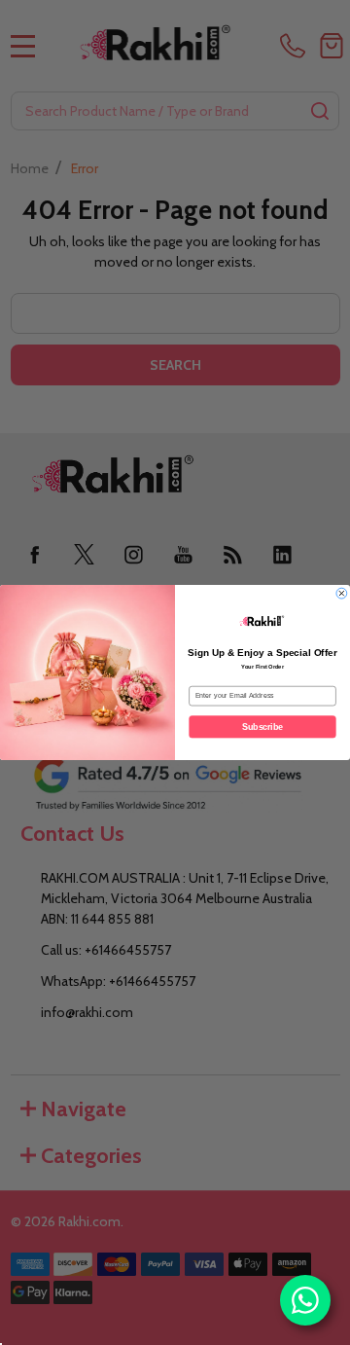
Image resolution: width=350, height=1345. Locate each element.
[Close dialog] (342, 594)
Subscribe (262, 727)
